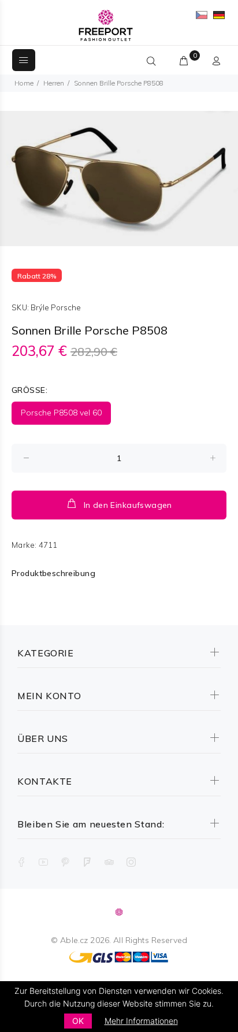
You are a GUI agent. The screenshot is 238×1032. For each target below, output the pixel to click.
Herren (53, 83)
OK (78, 1021)
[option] (119, 178)
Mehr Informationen (141, 1021)
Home (24, 83)
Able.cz (74, 940)
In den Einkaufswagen (128, 505)
